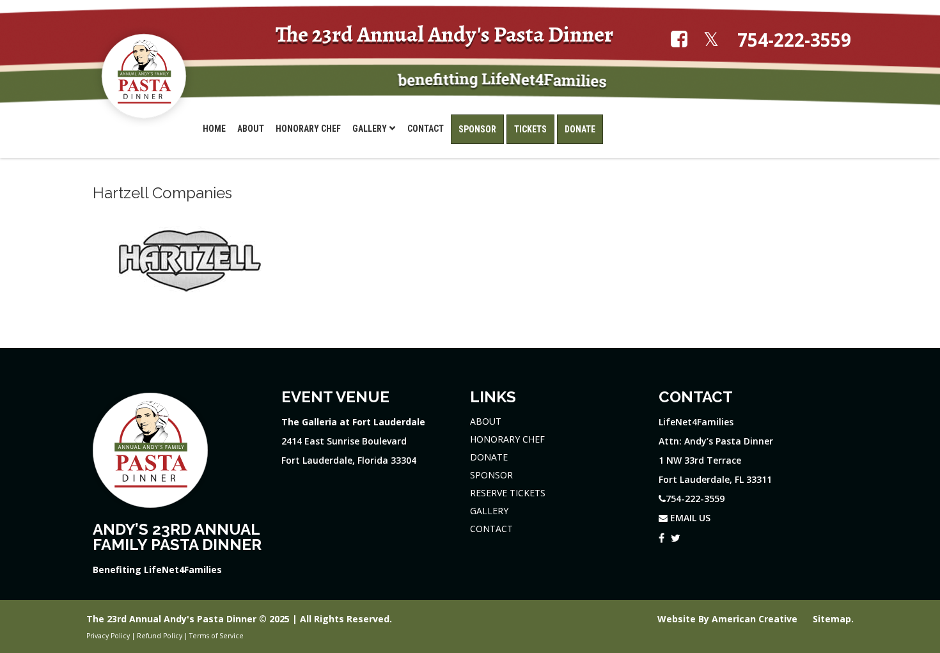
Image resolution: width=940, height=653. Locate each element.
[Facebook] (661, 536)
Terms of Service (216, 635)
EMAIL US (689, 518)
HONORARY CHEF (507, 439)
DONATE (489, 457)
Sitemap (832, 619)
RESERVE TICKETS (507, 493)
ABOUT (485, 421)
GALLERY (489, 511)
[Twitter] (675, 536)
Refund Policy (159, 635)
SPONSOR (491, 475)
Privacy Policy (108, 635)
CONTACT (491, 529)
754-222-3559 (794, 40)
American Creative (756, 619)
